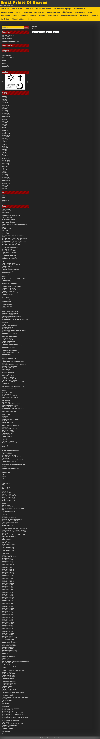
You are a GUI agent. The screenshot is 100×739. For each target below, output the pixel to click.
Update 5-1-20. (6, 706)
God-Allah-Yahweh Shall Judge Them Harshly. (14, 241)
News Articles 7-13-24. (8, 623)
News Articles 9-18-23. (8, 633)
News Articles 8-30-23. (8, 625)
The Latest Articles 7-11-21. (9, 680)
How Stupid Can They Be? (9, 455)
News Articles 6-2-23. (7, 612)
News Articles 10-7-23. (8, 572)
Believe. (4, 227)
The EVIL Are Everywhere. (9, 342)
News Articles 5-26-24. (8, 605)
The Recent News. (7, 687)
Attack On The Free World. (9, 502)
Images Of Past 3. (6, 542)
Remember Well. (6, 658)
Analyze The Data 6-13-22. (9, 499)
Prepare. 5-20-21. (6, 332)
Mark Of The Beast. (7, 555)
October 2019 (5, 182)
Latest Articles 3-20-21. (8, 547)
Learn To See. (5, 553)
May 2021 (4, 152)
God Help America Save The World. (11, 232)
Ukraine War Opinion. (7, 705)
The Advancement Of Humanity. (10, 461)
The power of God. (7, 266)
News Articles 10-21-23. (8, 570)
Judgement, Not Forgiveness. (10, 258)
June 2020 (4, 169)
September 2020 (6, 164)
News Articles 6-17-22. (8, 611)
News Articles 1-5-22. (7, 561)
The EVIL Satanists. (53, 15)
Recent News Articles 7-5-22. (9, 652)
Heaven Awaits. (6, 369)
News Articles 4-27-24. (8, 597)
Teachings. (23, 15)
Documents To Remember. (9, 517)
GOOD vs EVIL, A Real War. (9, 411)
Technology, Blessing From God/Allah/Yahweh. (14, 460)
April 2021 (4, 154)
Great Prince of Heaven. (8, 57)
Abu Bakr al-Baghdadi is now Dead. (11, 221)
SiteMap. (30, 19)
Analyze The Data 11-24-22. (9, 495)
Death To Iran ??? (6, 228)
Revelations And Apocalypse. (10, 336)
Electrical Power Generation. (9, 366)
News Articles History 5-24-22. (10, 637)
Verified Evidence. (6, 272)
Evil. (3, 478)
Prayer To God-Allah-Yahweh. (10, 645)
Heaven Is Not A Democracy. (9, 283)
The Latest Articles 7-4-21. (9, 683)
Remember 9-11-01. (7, 655)
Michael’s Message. (67, 12)
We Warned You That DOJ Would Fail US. (13, 723)
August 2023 (5, 121)
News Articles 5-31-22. (8, 606)
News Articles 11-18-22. (8, 577)
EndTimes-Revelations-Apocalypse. (11, 316)
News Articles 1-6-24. (7, 563)
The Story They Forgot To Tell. (10, 689)
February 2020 (5, 175)
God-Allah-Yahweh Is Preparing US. (62, 9)
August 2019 (5, 185)
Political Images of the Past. (9, 642)
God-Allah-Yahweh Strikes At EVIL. (11, 244)
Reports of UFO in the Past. (9, 474)
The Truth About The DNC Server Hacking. (13, 692)
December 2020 (6, 160)
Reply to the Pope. (5, 15)
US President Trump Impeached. (10, 720)
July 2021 (4, 149)
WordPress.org (5, 202)
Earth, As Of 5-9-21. (7, 399)
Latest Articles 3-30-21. (8, 548)
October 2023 (5, 118)
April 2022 (4, 146)
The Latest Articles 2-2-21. (9, 673)
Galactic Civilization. (7, 525)
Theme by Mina (57, 737)
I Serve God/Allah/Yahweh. (9, 252)
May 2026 (4, 99)
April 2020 (4, 172)
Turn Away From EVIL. (8, 441)
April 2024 (4, 108)
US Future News (6, 68)
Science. (15, 15)
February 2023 (5, 130)
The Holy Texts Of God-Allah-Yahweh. (12, 438)
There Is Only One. (7, 268)
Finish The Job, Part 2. (18, 9)
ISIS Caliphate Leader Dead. (9, 255)
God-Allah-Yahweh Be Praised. (43, 9)
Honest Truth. (5, 416)
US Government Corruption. (9, 481)
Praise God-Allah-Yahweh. (9, 644)
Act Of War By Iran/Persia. (9, 222)
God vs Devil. (5, 317)
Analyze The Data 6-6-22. (8, 500)
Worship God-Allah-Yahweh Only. (69, 15)
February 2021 (5, 157)
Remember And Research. (9, 656)
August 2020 (5, 166)
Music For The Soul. (80, 12)
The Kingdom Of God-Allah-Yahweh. (11, 286)
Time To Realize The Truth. (9, 349)
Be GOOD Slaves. (6, 394)
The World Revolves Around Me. (10, 292)
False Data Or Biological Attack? (10, 522)
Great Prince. (5, 322)
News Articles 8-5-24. (7, 628)
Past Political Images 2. (8, 641)
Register (4, 195)
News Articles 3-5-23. (7, 592)
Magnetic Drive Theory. (8, 372)
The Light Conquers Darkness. (10, 344)
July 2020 (4, 168)
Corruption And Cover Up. (9, 511)
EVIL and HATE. (6, 402)
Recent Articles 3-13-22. (8, 647)
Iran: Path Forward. (39, 12)
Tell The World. (6, 664)
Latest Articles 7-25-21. (8, 550)
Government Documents (7, 12)
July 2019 (4, 186)
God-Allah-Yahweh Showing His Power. (12, 243)
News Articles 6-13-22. (8, 608)
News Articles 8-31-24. (8, 627)
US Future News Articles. (18, 19)
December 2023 (6, 115)
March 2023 (5, 129)
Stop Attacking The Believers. (10, 428)
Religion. (90, 12)
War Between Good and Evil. (9, 442)
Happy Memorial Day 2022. (9, 536)
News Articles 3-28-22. (8, 589)
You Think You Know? (8, 730)
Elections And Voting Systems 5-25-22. (12, 519)
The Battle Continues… (8, 377)
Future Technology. (7, 453)
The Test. (4, 439)
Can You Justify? (6, 505)
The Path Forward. (7, 686)
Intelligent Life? (6, 472)
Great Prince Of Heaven (24, 2)
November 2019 (6, 180)
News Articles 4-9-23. (7, 600)
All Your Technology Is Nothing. (10, 450)
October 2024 (5, 105)
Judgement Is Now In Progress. (10, 419)
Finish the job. (30, 9)
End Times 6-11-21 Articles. (9, 314)
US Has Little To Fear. (7, 709)
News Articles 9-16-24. (8, 631)
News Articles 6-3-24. (7, 617)
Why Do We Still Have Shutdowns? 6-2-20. (13, 386)
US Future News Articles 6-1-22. (10, 708)
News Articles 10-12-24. (8, 564)
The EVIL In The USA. (7, 669)
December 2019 (6, 179)
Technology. (33, 15)
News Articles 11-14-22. (8, 573)
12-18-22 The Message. (8, 310)
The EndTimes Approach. (8, 341)
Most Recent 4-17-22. (7, 327)
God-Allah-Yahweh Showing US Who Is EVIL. (14, 534)
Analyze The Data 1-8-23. (8, 494)
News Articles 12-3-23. (8, 583)
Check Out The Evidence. (8, 506)
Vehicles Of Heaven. (7, 296)
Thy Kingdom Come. (7, 294)
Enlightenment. (6, 280)
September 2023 (6, 119)
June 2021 (4, 150)
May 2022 (4, 144)
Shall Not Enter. (6, 427)
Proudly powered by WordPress (46, 737)
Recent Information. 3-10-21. (9, 333)
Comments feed (6, 200)
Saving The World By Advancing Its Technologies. (15, 661)
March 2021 (5, 155)
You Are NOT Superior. (8, 728)
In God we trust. (6, 253)
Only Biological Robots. (8, 639)
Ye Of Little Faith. (6, 726)
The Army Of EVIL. (7, 338)
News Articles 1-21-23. (8, 559)
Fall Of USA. (5, 230)
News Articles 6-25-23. (8, 614)
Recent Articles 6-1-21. (8, 648)
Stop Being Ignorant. (7, 430)
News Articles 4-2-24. (7, 595)
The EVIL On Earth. (7, 435)
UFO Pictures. (5, 703)
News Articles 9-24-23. (8, 634)
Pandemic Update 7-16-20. (9, 374)
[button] (2, 81)
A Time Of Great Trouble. (8, 219)
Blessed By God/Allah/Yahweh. (10, 311)
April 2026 (4, 100)
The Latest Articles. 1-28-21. (9, 684)
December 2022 (6, 133)
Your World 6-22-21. (7, 731)
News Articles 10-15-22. (8, 567)
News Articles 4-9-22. (7, 598)
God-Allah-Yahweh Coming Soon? (11, 527)
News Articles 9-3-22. (7, 636)
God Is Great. (5, 233)
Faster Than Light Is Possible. (10, 367)
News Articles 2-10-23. (8, 584)
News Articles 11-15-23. (8, 575)
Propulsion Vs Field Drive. (9, 375)
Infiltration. (5, 417)
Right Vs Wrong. (6, 659)
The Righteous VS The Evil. (9, 291)
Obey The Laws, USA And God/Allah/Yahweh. (14, 330)
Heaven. (18, 12)
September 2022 (6, 138)
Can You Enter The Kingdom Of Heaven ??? (13, 278)
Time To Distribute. (7, 700)
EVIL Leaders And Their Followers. (11, 403)
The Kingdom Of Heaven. (8, 288)
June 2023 (4, 124)
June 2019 (4, 188)
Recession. (5, 653)
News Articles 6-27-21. (8, 616)
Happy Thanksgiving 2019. (9, 250)
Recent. (4, 424)
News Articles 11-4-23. (8, 578)
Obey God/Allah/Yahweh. (8, 328)
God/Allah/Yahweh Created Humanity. (12, 246)
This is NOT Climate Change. (9, 380)
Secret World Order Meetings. (10, 662)
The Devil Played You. (8, 433)
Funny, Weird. (5, 524)
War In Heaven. (6, 297)
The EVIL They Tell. (7, 436)
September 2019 (6, 183)
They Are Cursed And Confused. (10, 269)
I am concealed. (28, 12)
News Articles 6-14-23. (8, 609)
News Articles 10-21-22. (8, 569)
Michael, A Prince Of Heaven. (9, 285)
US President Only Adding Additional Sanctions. (15, 712)
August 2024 (5, 107)
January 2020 (5, 177)
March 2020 (5, 174)
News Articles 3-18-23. (8, 588)
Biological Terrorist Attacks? (9, 358)
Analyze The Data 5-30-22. (9, 497)
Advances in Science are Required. (11, 449)
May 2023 (4, 125)
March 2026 (5, 102)
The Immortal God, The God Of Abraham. (13, 264)
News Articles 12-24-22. (8, 581)
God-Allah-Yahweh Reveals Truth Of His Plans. (14, 238)
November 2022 (6, 135)
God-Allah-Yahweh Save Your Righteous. (13, 239)
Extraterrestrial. (84, 15)
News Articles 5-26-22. (8, 603)
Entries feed (5, 198)
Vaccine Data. (5, 722)
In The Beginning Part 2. (8, 544)
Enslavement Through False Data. (11, 520)
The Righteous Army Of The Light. (11, 289)
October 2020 (5, 163)
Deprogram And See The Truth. (10, 397)
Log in (3, 197)
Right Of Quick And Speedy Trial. (10, 425)
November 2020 (6, 161)
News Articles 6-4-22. (7, 619)
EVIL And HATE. (6, 400)
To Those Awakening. (7, 271)
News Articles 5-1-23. (7, 602)
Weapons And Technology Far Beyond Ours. (14, 464)
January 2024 (5, 113)
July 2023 (4, 122)
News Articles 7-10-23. (8, 622)
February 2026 (5, 104)
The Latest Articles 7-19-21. (9, 681)
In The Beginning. (6, 545)
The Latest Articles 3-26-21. (9, 675)
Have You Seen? (6, 539)
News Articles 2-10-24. (8, 586)
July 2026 (4, 96)
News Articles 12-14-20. (8, 580)
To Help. (4, 701)
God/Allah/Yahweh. (78, 9)
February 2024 (5, 111)
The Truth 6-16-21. (7, 691)
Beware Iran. (5, 503)
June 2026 (4, 97)
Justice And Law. (6, 420)
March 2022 (5, 147)
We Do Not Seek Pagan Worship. (10, 352)
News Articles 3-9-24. (7, 594)
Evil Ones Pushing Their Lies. (10, 405)
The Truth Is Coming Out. (8, 694)
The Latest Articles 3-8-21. (9, 676)
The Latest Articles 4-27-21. (9, 678)
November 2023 (6, 116)
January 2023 (5, 132)
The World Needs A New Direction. (11, 378)
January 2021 (5, 158)
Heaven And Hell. (6, 282)
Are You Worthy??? (7, 392)
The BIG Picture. (6, 463)
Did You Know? (6, 516)
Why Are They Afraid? (7, 385)
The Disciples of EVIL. (8, 339)
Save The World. (5, 19)
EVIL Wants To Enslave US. (9, 406)
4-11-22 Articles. (6, 491)
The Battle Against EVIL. (8, 431)
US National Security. (7, 711)
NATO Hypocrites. (6, 558)
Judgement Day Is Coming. (9, 257)
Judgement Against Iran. (53, 12)
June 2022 (4, 143)
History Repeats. (6, 414)
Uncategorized (5, 66)
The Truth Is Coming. (7, 695)
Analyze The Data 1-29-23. (9, 492)
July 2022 (4, 141)
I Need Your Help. (6, 371)
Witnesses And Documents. (9, 725)
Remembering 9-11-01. (8, 335)
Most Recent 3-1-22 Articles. (9, 556)
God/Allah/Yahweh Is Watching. (10, 247)
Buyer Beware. (6, 360)
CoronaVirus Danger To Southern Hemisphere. (14, 364)
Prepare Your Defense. (8, 422)
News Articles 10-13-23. (8, 566)
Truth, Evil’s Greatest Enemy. (9, 350)
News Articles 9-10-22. (8, 630)
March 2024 (5, 110)
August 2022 (5, 139)
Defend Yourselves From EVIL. (10, 313)
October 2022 (5, 136)
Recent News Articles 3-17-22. (10, 650)
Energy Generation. (7, 452)
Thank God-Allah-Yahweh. (9, 263)
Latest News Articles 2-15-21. (9, 552)
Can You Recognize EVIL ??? (10, 396)
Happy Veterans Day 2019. (9, 538)
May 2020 (4, 171)
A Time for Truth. (5, 9)
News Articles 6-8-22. (7, 620)
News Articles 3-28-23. (8, 591)
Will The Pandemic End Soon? (10, 388)
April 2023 (4, 127)
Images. (94, 15)
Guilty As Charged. (7, 413)
